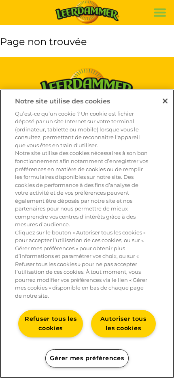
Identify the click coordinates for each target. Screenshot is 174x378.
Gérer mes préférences (87, 358)
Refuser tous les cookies (51, 323)
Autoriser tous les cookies (123, 323)
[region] (87, 233)
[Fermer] (165, 101)
